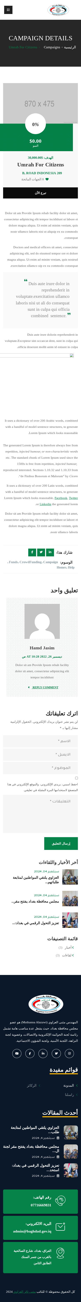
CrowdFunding (31, 562)
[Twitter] (41, 552)
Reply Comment (45, 687)
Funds (13, 562)
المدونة (68, 1085)
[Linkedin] (50, 552)
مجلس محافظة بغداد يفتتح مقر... (35, 901)
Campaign (50, 562)
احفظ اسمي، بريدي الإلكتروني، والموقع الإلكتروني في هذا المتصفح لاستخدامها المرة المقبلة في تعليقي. (42, 787)
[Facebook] (32, 552)
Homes (61, 567)
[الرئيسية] (58, 10)
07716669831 (41, 1205)
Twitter (73, 498)
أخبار (68, 947)
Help (71, 567)
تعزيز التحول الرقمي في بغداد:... (35, 923)
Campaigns (52, 47)
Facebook (61, 498)
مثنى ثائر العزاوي (24, 1291)
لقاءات (66, 955)
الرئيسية (70, 47)
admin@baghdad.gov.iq (32, 1231)
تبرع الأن (40, 193)
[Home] (40, 1003)
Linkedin (45, 504)
